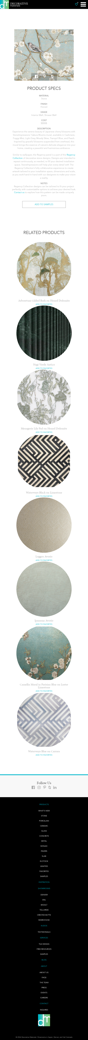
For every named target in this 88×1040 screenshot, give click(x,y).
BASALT (44, 905)
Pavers (44, 851)
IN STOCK (44, 861)
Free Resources (44, 949)
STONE (44, 816)
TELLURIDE (44, 910)
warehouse (44, 920)
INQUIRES (44, 1010)
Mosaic (44, 846)
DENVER (44, 895)
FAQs (44, 977)
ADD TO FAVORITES (44, 304)
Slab (44, 856)
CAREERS (44, 997)
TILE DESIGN (44, 944)
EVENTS (44, 992)
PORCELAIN (44, 821)
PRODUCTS (44, 804)
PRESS (44, 987)
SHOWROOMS (44, 888)
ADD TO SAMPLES (44, 204)
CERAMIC (44, 826)
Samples (44, 876)
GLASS (44, 831)
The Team (44, 982)
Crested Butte (44, 915)
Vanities (44, 866)
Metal (44, 841)
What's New (44, 811)
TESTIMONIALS (44, 932)
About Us (44, 972)
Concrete (44, 836)
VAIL (44, 900)
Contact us (19, 192)
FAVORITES (44, 871)
